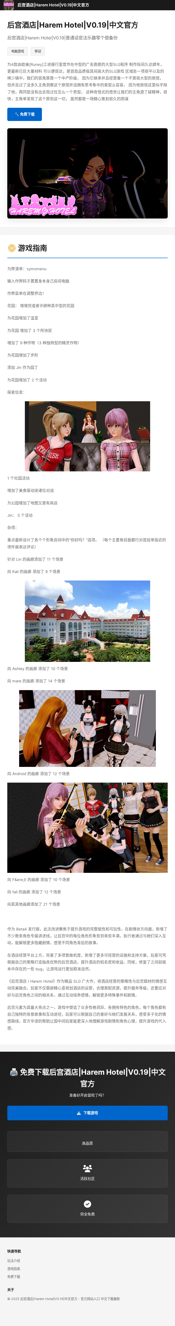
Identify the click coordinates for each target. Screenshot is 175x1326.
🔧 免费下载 (25, 114)
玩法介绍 (13, 1261)
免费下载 (13, 1277)
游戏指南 (13, 1269)
